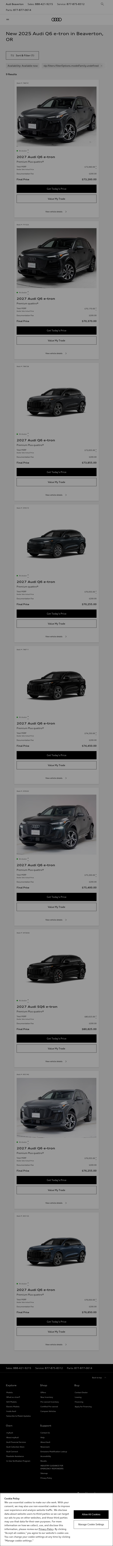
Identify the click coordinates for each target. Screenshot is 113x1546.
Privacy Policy (46, 1529)
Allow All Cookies (91, 1514)
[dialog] (56, 1519)
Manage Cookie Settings (91, 1524)
